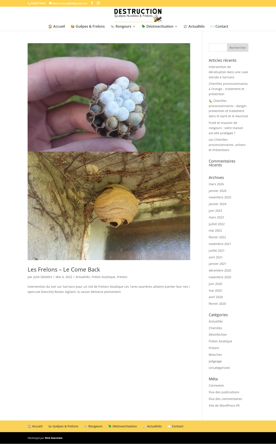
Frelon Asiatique (103, 277)
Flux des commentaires (225, 399)
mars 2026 (216, 184)
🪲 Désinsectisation (157, 27)
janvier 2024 (217, 204)
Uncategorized (219, 368)
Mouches (215, 354)
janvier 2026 (217, 191)
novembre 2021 (220, 244)
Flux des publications (224, 392)
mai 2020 (215, 290)
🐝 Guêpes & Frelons (88, 27)
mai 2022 (215, 230)
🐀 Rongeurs (120, 27)
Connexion (216, 385)
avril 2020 (216, 297)
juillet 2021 (217, 250)
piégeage (215, 361)
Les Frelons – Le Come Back (64, 269)
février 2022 (217, 237)
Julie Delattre (42, 277)
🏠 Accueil (56, 27)
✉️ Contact (219, 27)
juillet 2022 (217, 224)
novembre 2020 (220, 277)
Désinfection (218, 334)
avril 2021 (216, 257)
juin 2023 (215, 211)
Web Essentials (53, 437)
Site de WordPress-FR (224, 405)
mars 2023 (216, 217)
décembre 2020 (220, 270)
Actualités (83, 277)
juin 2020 (215, 284)
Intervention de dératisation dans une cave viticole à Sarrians (228, 72)
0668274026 (38, 3)
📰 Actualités (194, 27)
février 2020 (217, 304)
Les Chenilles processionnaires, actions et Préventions (227, 144)
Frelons (122, 277)
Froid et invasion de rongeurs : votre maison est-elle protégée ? (226, 128)
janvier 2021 (217, 264)
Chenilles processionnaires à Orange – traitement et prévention (228, 89)
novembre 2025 (220, 197)
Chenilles (215, 328)
